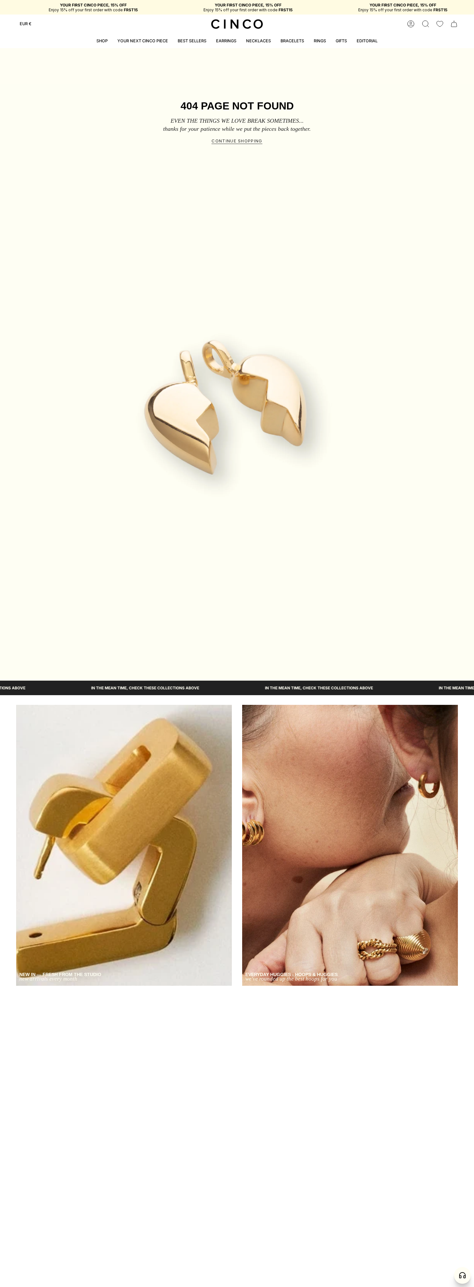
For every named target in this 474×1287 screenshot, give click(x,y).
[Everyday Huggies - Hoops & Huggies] (350, 845)
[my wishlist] (440, 24)
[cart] (454, 24)
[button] (425, 24)
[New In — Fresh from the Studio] (124, 845)
